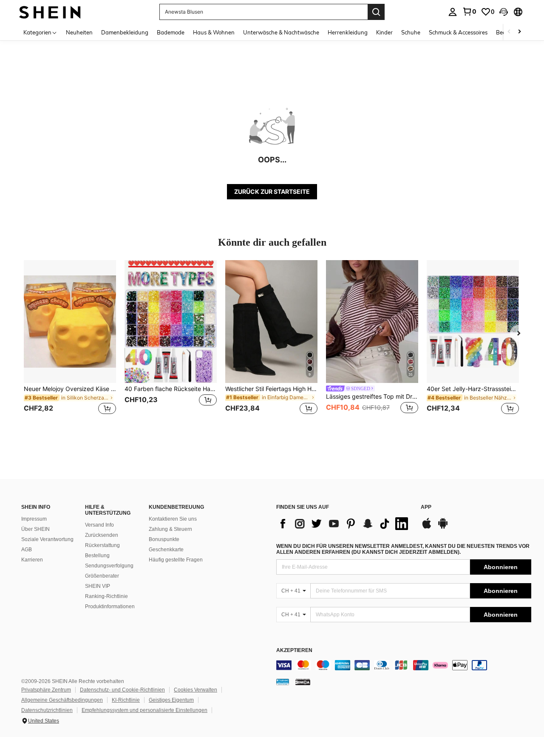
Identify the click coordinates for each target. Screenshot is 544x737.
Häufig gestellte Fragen (176, 560)
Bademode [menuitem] (170, 32)
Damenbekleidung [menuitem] (124, 32)
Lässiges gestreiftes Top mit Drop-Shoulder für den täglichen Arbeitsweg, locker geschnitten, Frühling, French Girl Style (372, 396)
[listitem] (70, 342)
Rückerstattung (102, 545)
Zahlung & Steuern (170, 529)
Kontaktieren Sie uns (173, 519)
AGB (26, 550)
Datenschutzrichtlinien (47, 710)
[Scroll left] (509, 32)
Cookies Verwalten (195, 690)
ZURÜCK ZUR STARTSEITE (272, 191)
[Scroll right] (519, 32)
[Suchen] (376, 12)
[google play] (443, 527)
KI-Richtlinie (126, 700)
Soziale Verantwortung (47, 539)
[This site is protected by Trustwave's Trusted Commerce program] (282, 682)
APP (426, 507)
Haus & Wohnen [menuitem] (214, 32)
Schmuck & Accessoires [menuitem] (458, 32)
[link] (469, 11)
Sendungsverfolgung (109, 566)
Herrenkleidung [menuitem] (348, 32)
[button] (504, 12)
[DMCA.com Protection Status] (302, 682)
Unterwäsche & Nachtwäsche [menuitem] (281, 32)
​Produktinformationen (110, 606)
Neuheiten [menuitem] (79, 32)
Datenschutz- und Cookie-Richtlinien (122, 690)
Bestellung (97, 555)
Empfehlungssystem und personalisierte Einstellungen (144, 710)
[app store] (427, 527)
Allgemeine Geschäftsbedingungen (62, 700)
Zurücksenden (101, 535)
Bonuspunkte (164, 539)
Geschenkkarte (166, 550)
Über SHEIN (35, 529)
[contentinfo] (403, 665)
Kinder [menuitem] (384, 32)
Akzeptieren (294, 650)
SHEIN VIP (97, 586)
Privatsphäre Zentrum (46, 690)
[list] (344, 523)
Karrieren (32, 560)
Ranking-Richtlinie (106, 596)
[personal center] (453, 12)
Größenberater (102, 576)
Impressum (34, 519)
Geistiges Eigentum (171, 700)
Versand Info (99, 525)
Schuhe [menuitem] (410, 32)
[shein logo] (50, 12)
